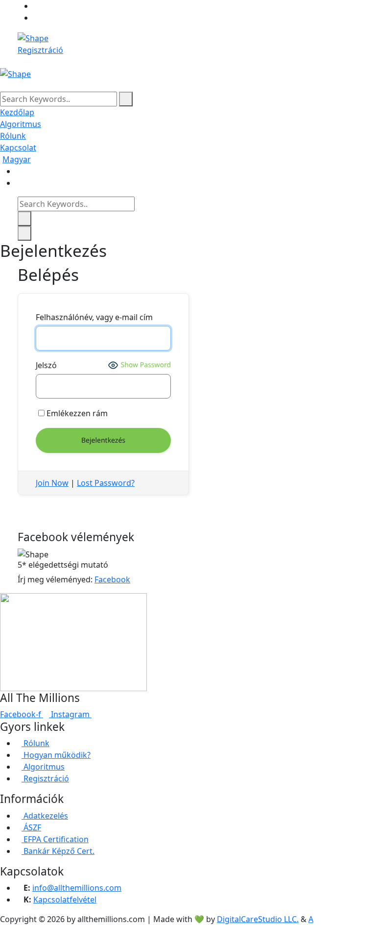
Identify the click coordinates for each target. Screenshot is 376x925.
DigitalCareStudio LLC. (258, 919)
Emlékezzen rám (76, 413)
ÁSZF (31, 827)
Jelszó (46, 365)
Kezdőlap (17, 112)
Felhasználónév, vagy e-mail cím (94, 317)
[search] (126, 99)
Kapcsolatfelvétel (64, 899)
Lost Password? (106, 482)
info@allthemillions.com (76, 887)
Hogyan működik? (56, 755)
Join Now (52, 482)
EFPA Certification (55, 839)
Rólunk (13, 135)
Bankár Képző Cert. (58, 851)
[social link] (36, 5)
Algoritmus (20, 124)
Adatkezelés (45, 815)
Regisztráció (40, 50)
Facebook (112, 579)
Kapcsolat (18, 147)
